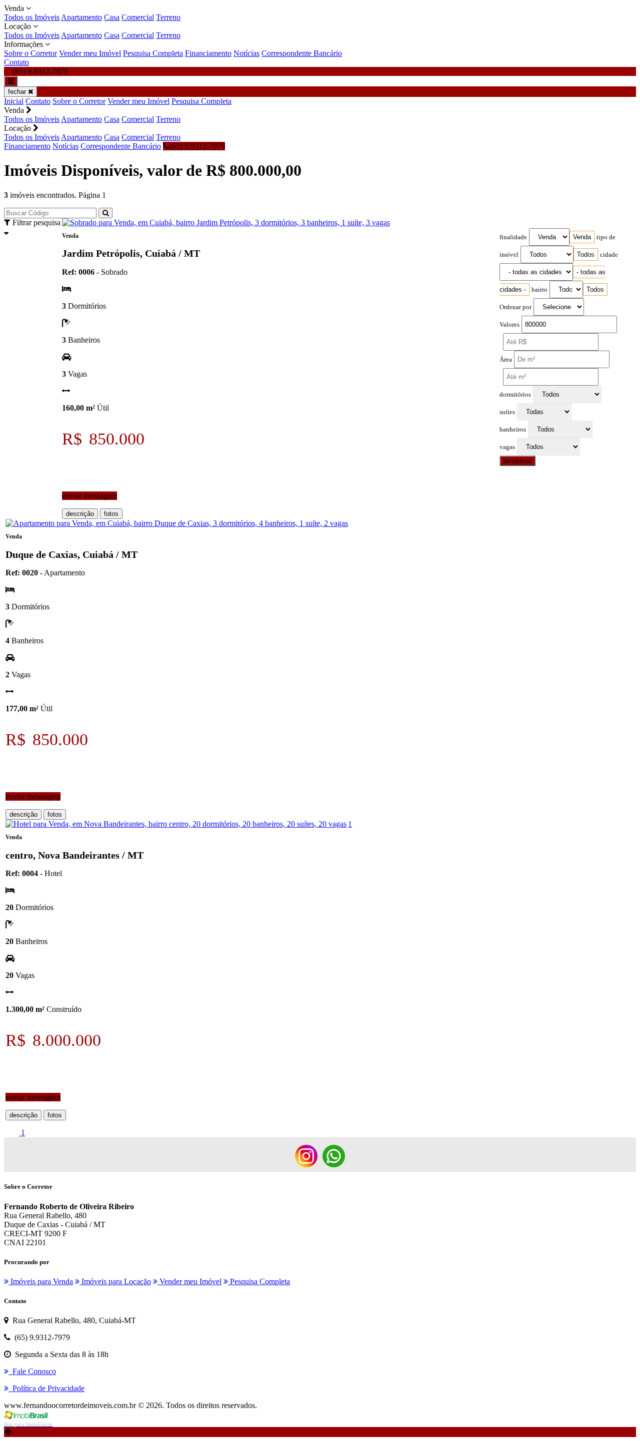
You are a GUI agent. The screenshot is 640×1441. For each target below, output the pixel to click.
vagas (507, 447)
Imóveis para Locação (115, 1281)
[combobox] (582, 237)
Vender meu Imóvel (90, 53)
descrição (80, 513)
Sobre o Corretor (30, 53)
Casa (112, 17)
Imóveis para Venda (40, 1281)
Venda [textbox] (582, 237)
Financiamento (208, 53)
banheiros (513, 429)
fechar (18, 91)
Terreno (168, 17)
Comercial (138, 17)
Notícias (247, 53)
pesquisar (518, 461)
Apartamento (81, 17)
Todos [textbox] (585, 254)
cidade (609, 254)
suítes (507, 412)
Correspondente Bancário (302, 53)
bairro (540, 289)
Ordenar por (516, 307)
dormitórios (515, 394)
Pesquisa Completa (153, 53)
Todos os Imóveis (32, 17)
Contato (16, 62)
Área (506, 359)
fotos (111, 513)
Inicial (14, 101)
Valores (510, 324)
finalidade (513, 237)
